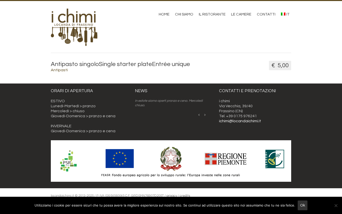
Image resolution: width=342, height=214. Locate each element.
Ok (302, 205)
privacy (171, 196)
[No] (335, 205)
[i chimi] (74, 42)
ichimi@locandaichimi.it (240, 121)
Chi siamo (184, 14)
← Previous (199, 114)
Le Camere (241, 14)
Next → (205, 114)
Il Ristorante (212, 14)
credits (185, 196)
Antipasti (59, 70)
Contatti (266, 14)
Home (164, 14)
